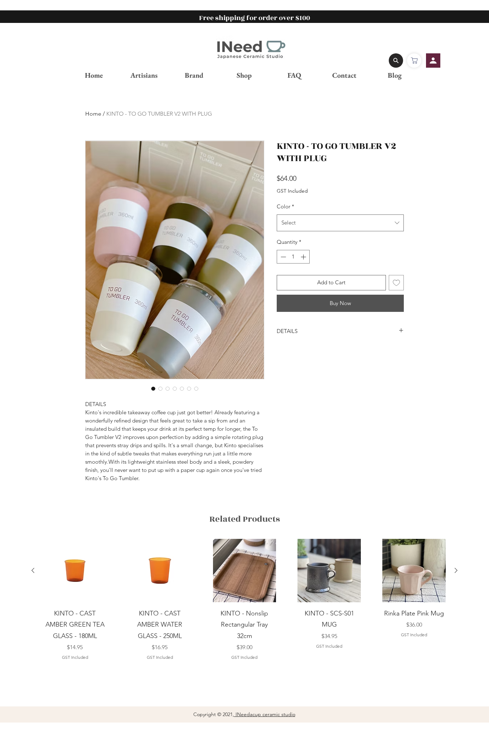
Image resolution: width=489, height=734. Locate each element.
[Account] (433, 60)
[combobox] (340, 222)
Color (285, 206)
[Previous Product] (33, 570)
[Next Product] (456, 570)
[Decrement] (282, 257)
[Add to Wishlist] (396, 282)
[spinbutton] (293, 257)
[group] (244, 600)
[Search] (396, 60)
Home (93, 113)
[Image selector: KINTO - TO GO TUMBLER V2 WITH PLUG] (153, 388)
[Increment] (304, 257)
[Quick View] (75, 570)
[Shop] (414, 60)
